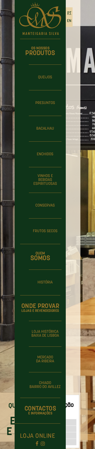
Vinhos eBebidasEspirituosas (45, 180)
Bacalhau (45, 129)
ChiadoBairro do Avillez (45, 385)
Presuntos (45, 103)
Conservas (45, 206)
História (45, 282)
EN (69, 21)
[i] (43, 444)
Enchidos (45, 154)
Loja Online (37, 436)
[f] (37, 444)
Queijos (45, 77)
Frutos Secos (45, 231)
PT (69, 13)
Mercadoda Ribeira (45, 359)
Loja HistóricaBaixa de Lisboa (45, 334)
